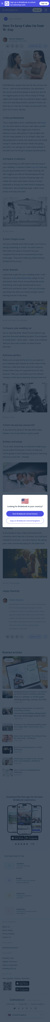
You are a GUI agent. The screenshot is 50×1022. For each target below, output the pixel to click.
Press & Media (8, 933)
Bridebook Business (10, 947)
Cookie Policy (10, 1004)
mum (14, 278)
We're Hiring (7, 930)
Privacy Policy (22, 1004)
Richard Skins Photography (16, 320)
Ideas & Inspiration (10, 965)
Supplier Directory (9, 961)
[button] (44, 660)
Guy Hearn (9, 231)
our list (35, 167)
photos (29, 360)
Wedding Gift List (9, 968)
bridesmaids (25, 278)
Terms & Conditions (37, 1004)
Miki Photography (12, 583)
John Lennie (10, 417)
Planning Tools (8, 958)
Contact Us (6, 937)
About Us (6, 927)
